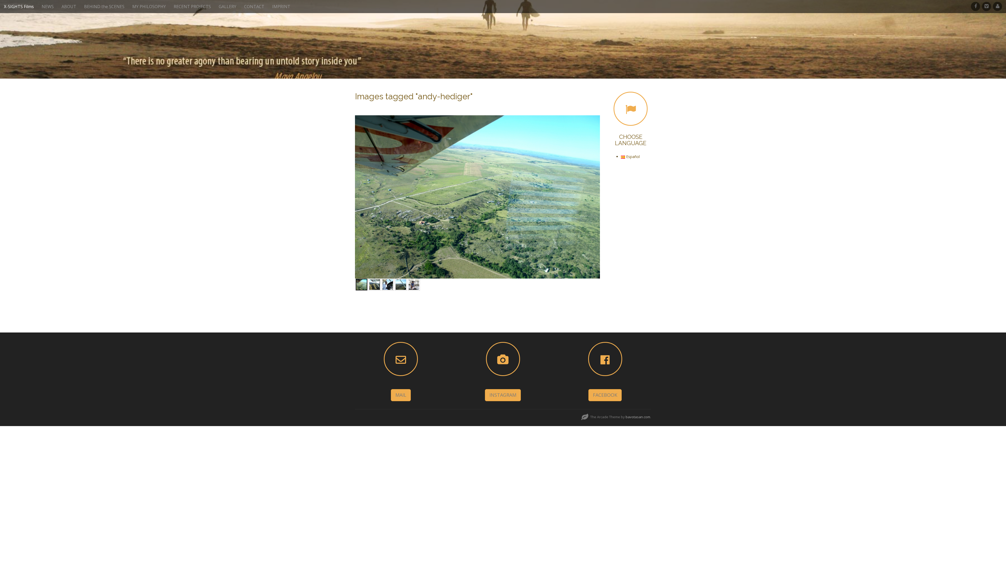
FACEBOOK (605, 395)
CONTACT (254, 6)
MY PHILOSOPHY (149, 6)
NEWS (48, 6)
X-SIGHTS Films (19, 6)
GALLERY (227, 6)
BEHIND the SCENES (104, 6)
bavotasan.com (638, 417)
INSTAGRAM (502, 395)
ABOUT (69, 6)
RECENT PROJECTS (192, 6)
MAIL (400, 395)
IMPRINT (281, 6)
